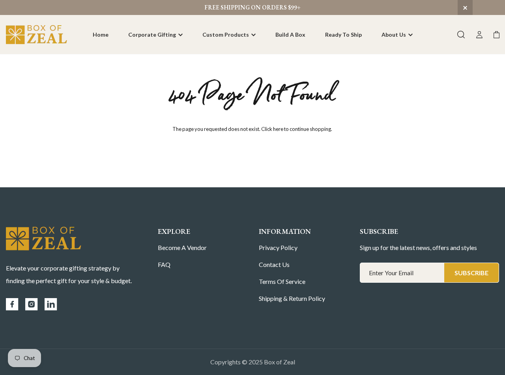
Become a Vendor (182, 247)
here (278, 129)
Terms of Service (282, 281)
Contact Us (274, 264)
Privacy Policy (278, 247)
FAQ (164, 264)
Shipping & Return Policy (292, 298)
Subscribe (471, 272)
